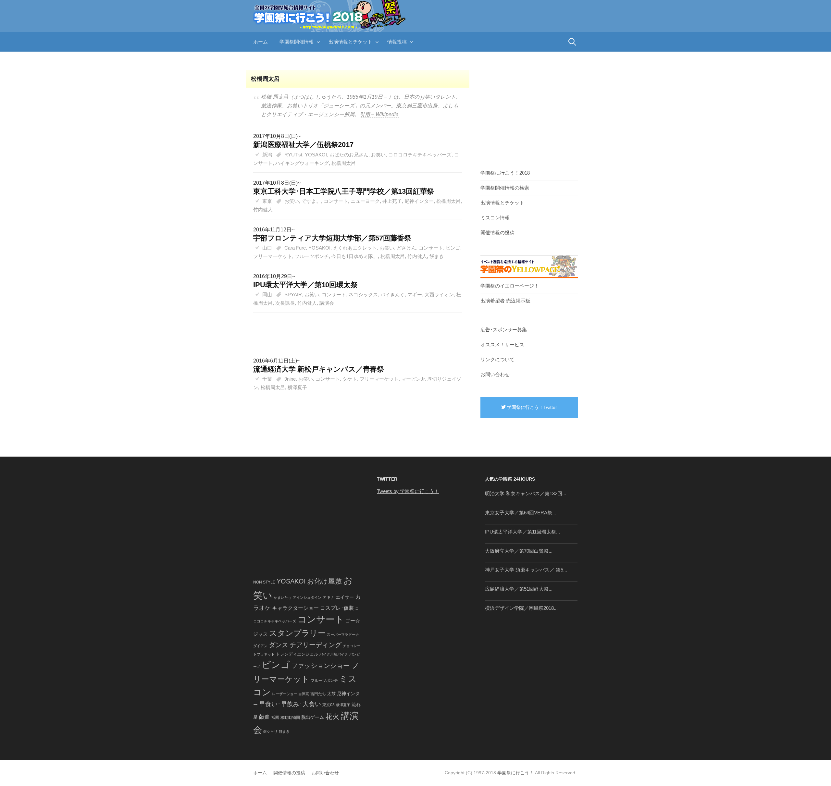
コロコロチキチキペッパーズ (420, 154)
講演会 (326, 303)
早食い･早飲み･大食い (290, 704)
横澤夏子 (297, 387)
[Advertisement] (354, 328)
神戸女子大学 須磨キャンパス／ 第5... (526, 569)
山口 (267, 248)
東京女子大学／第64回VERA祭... (520, 512)
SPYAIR (293, 294)
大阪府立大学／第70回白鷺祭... (518, 551)
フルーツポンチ (312, 256)
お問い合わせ (495, 374)
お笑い (378, 154)
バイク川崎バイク (333, 654)
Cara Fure (295, 248)
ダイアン (260, 646)
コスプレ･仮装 (337, 608)
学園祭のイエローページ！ (509, 286)
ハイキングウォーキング (302, 163)
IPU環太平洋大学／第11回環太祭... (522, 531)
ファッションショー (320, 665)
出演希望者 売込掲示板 (505, 300)
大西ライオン (439, 294)
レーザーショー (284, 694)
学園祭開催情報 (296, 41)
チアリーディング (315, 644)
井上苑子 (392, 201)
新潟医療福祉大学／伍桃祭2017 (303, 145)
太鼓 (331, 694)
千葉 (267, 379)
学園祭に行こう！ (515, 772)
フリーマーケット (272, 256)
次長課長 (285, 303)
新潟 (267, 154)
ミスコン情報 (495, 217)
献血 (264, 717)
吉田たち (318, 694)
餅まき (436, 256)
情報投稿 (397, 41)
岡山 (267, 294)
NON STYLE (264, 582)
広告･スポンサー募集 (503, 329)
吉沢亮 (303, 694)
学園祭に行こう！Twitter (531, 407)
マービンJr (413, 379)
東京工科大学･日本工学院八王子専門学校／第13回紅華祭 (343, 191)
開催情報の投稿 (497, 232)
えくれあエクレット (355, 248)
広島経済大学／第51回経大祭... (518, 589)
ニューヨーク (365, 201)
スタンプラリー (297, 633)
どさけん (406, 248)
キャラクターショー (295, 608)
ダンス (278, 644)
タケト (349, 379)
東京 (267, 201)
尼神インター (419, 201)
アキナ (328, 597)
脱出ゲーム (312, 717)
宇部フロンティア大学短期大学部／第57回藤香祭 (332, 238)
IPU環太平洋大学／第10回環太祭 (305, 285)
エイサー (345, 597)
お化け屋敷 (324, 581)
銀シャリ (270, 731)
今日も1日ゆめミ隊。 (354, 256)
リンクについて (497, 359)
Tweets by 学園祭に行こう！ (408, 491)
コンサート (336, 201)
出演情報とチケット (350, 41)
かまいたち (282, 597)
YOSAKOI (316, 154)
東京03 (328, 705)
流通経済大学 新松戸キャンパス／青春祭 (318, 369)
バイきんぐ (392, 294)
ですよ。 (311, 201)
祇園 (275, 717)
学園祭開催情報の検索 (504, 187)
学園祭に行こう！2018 (505, 173)
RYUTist (293, 154)
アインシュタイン (307, 597)
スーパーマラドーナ (343, 634)
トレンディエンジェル (297, 654)
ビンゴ (453, 248)
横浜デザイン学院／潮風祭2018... (521, 608)
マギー (414, 294)
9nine (290, 379)
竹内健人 (263, 209)
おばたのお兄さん (348, 154)
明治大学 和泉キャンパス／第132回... (525, 493)
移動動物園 (290, 717)
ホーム (260, 41)
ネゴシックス (363, 294)
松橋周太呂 (343, 163)
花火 (332, 716)
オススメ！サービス (502, 344)
